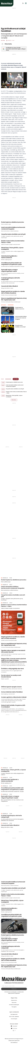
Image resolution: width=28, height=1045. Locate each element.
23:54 (3, 389)
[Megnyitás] (26, 3)
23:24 (3, 391)
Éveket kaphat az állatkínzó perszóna (19, 308)
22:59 (3, 395)
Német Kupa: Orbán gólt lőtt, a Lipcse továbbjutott (14, 396)
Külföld (5, 313)
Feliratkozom (14, 988)
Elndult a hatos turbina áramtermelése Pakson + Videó (16, 392)
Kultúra (5, 321)
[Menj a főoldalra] (6, 3)
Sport (5, 330)
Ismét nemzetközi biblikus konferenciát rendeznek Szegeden (21, 318)
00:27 (3, 385)
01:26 (3, 382)
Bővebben (14, 399)
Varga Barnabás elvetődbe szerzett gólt (20, 326)
